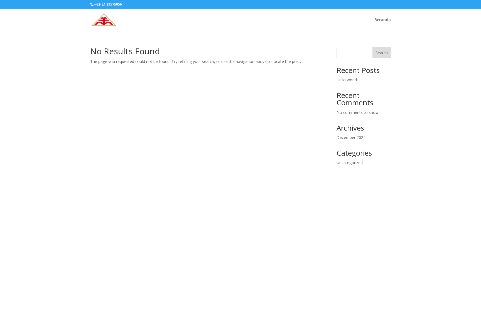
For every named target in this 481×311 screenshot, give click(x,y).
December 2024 (351, 137)
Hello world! (347, 79)
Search (382, 52)
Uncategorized (350, 162)
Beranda (382, 20)
